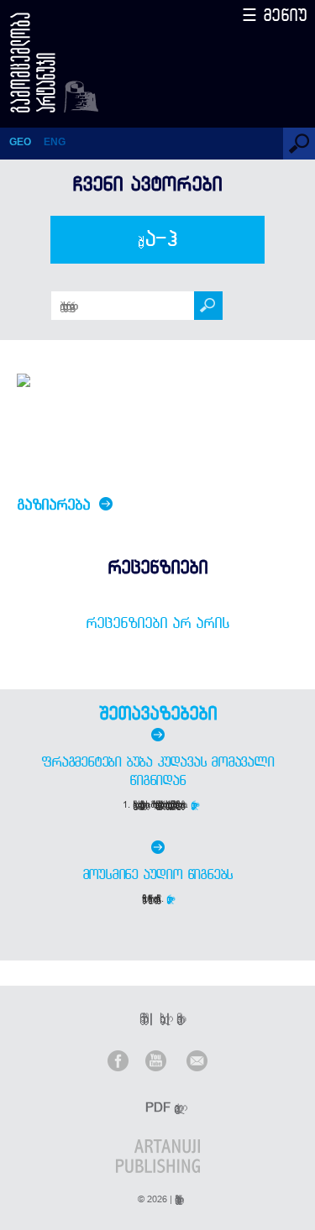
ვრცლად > (194, 804)
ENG (55, 142)
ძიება (157, 239)
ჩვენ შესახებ (141, 1018)
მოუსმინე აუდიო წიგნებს (158, 874)
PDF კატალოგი (159, 1107)
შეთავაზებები (158, 713)
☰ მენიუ (274, 14)
